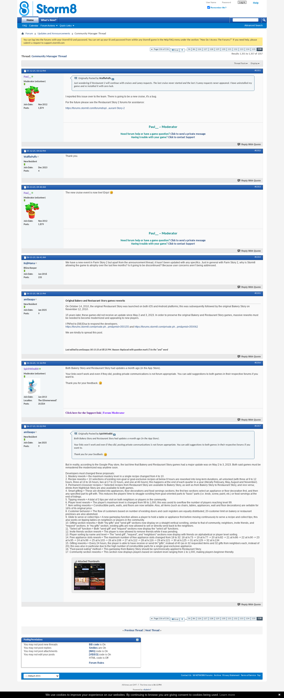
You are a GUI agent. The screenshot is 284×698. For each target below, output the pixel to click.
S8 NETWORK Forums (202, 675)
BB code (94, 644)
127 (205, 49)
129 (217, 49)
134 (247, 49)
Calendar (33, 25)
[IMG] (92, 651)
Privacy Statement (231, 675)
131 (229, 49)
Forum (29, 33)
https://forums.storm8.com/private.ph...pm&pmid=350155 (97, 326)
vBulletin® (147, 690)
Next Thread (152, 630)
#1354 (258, 257)
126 (199, 49)
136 (260, 49)
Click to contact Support (181, 137)
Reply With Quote (251, 144)
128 (211, 49)
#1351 (258, 70)
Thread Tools (240, 63)
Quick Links (66, 25)
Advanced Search (253, 25)
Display (254, 63)
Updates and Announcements (54, 33)
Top (259, 675)
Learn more (227, 694)
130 (223, 49)
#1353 (258, 187)
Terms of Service (248, 675)
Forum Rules (96, 662)
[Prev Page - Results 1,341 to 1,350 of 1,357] (182, 50)
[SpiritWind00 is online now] (32, 386)
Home (30, 20)
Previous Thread (134, 630)
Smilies (93, 647)
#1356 (258, 363)
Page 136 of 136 (161, 49)
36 (189, 49)
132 (235, 49)
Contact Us (186, 675)
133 (241, 49)
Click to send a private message (188, 134)
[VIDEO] (93, 654)
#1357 (258, 426)
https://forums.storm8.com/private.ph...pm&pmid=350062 (166, 326)
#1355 (258, 293)
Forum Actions (48, 25)
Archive (217, 675)
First (176, 50)
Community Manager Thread (49, 56)
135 (254, 49)
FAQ (24, 25)
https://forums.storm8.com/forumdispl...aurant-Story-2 (95, 108)
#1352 (258, 151)
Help (255, 2)
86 (194, 49)
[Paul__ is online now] (32, 94)
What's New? (48, 20)
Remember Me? (218, 7)
